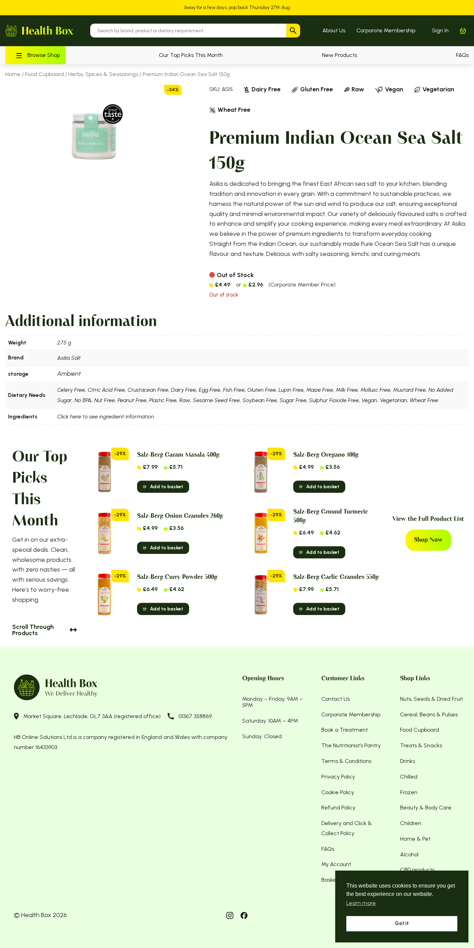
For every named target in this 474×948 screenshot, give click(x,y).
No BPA (83, 400)
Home (12, 74)
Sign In (440, 30)
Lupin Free (291, 389)
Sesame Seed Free (216, 400)
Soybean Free (260, 400)
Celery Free (71, 389)
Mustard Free (409, 389)
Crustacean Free (148, 389)
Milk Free (347, 389)
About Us (333, 30)
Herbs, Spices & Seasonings (103, 74)
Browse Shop (43, 55)
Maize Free (319, 389)
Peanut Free (132, 400)
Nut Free (104, 400)
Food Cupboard (44, 74)
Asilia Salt (69, 358)
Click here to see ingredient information (105, 416)
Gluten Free (261, 389)
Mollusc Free (375, 389)
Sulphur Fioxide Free (334, 400)
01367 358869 (195, 716)
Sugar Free (293, 400)
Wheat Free (424, 400)
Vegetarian (393, 400)
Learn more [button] (361, 903)
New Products (339, 55)
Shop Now (428, 540)
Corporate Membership (385, 30)
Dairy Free (183, 389)
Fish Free (234, 389)
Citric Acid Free (106, 389)
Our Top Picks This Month (191, 55)
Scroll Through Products (33, 630)
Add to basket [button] (166, 487)
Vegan (369, 400)
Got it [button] (402, 923)
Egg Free (209, 389)
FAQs (462, 55)
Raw (184, 400)
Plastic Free (163, 400)
